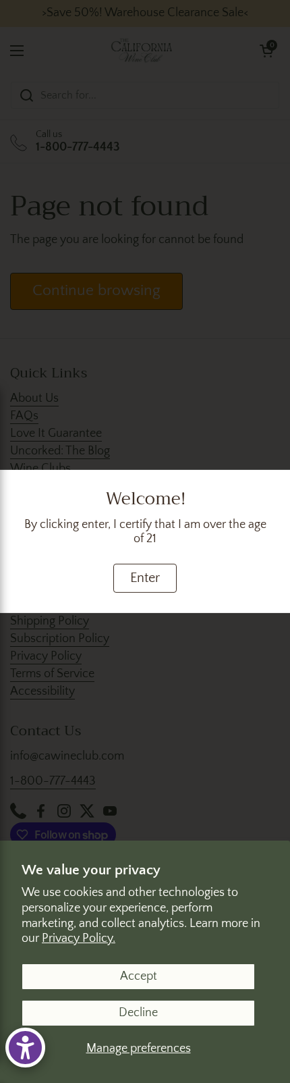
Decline (138, 1013)
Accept (138, 976)
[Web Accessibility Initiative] (25, 1047)
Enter (145, 578)
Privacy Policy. (78, 938)
